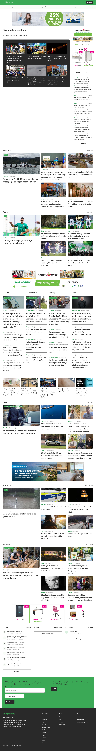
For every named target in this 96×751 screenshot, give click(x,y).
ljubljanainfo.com (21, 724)
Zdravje (41, 7)
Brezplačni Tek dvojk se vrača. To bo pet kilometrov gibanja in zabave (53, 236)
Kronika (36, 7)
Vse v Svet (90, 402)
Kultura (52, 7)
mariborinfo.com (19, 720)
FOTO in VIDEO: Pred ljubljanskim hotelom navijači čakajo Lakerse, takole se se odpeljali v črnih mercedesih (81, 362)
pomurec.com (16, 722)
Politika (21, 7)
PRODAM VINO (73, 631)
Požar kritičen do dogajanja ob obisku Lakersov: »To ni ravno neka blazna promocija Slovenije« (59, 319)
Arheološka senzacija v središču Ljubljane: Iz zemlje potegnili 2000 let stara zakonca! (20, 575)
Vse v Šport (90, 212)
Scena (57, 7)
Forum (84, 7)
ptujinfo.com (7, 722)
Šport (46, 7)
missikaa (21, 664)
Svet (16, 7)
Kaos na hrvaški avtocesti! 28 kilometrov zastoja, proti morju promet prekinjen (83, 137)
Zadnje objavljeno (78, 73)
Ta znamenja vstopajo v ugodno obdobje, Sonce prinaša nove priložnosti (81, 331)
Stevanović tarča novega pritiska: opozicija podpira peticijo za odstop (13, 337)
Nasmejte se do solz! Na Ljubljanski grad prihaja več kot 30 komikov (52, 568)
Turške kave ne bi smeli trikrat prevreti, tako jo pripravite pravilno (58, 362)
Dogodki (76, 7)
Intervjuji (74, 310)
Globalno (5, 428)
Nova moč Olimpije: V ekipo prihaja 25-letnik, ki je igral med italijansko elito (79, 236)
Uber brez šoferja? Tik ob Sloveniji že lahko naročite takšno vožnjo (51, 455)
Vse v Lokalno (89, 150)
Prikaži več (83, 143)
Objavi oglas (78, 639)
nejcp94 (10, 659)
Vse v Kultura (89, 544)
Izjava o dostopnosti (82, 722)
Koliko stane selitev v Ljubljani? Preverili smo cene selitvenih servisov (80, 203)
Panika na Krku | (12, 647)
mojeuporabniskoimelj (14, 638)
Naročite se (9, 702)
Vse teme (28, 627)
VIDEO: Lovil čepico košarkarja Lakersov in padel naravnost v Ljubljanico (80, 174)
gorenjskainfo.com (9, 726)
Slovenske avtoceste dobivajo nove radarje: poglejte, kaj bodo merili (82, 121)
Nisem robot (11, 696)
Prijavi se (89, 2)
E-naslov (8, 687)
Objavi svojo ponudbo (48, 633)
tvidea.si (18, 726)
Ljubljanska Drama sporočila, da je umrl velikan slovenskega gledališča (53, 597)
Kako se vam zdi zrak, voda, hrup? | (17, 636)
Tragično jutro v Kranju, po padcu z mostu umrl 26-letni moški (56, 58)
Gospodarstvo (28, 7)
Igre (80, 7)
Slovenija (11, 7)
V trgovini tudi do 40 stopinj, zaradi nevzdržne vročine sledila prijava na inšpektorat (52, 203)
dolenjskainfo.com (8, 724)
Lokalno (5, 7)
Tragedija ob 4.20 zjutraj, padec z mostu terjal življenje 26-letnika (80, 509)
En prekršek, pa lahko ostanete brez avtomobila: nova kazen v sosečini (83, 113)
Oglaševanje (80, 719)
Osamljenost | (11, 631)
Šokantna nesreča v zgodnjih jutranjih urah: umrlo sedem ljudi (82, 99)
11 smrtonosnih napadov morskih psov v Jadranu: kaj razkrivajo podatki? (82, 129)
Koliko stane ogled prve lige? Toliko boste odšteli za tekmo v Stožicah (80, 262)
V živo (87, 73)
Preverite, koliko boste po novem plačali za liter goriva (36, 331)
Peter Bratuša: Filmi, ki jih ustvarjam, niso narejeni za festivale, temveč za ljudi (81, 81)
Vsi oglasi (90, 627)
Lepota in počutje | (12, 664)
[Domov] (8, 2)
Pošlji (54, 689)
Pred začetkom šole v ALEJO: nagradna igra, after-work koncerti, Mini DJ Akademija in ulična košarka (48, 393)
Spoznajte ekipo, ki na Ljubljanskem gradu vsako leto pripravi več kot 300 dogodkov (80, 597)
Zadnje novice (64, 7)
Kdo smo (79, 717)
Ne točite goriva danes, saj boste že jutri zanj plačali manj (36, 359)
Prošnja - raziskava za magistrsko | (17, 657)
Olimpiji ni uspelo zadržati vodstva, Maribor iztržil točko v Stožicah (53, 262)
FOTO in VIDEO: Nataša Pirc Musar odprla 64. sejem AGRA (15, 80)
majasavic (19, 631)
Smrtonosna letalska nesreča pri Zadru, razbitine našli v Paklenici (52, 536)
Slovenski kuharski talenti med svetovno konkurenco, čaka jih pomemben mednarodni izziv (80, 455)
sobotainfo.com (8, 720)
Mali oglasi (90, 7)
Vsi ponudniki (58, 627)
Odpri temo (17, 671)
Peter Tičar (21, 642)
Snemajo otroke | (12, 642)
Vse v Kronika (89, 485)
